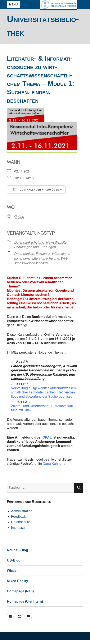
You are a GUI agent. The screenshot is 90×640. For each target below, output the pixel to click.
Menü (13, 4)
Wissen (13, 570)
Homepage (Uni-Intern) (25, 601)
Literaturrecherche (45, 258)
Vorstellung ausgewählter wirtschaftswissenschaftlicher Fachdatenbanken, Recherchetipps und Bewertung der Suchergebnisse (44, 392)
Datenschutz (20, 522)
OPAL (47, 437)
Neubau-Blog (17, 550)
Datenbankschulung (29, 242)
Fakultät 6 (43, 253)
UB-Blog (14, 560)
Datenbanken (24, 253)
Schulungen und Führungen (35, 246)
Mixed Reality (17, 581)
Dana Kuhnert (53, 463)
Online (19, 216)
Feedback (18, 516)
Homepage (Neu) (20, 591)
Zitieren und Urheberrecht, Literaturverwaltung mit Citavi (42, 407)
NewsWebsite (56, 242)
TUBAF (58, 4)
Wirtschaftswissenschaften (41, 260)
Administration (21, 511)
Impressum (19, 527)
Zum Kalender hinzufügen (39, 189)
